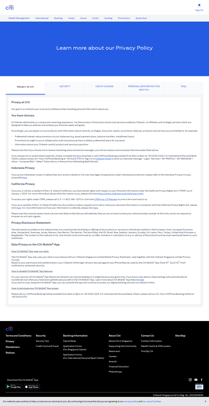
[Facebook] (201, 379)
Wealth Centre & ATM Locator (156, 346)
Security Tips (42, 341)
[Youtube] (196, 379)
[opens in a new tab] (10, 7)
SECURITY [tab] (65, 86)
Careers (113, 356)
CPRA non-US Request (105, 199)
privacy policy (131, 401)
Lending (108, 18)
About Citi (115, 335)
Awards (113, 361)
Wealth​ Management (19, 18)
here (24, 177)
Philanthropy (115, 371)
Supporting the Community (122, 346)
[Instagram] (190, 379)
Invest (71, 18)
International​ (41, 18)
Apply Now (141, 18)
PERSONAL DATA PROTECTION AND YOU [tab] (144, 88)
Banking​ (58, 18)
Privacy (10, 341)
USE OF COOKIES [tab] (104, 86)
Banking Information (75, 335)
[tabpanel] (104, 201)
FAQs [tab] (183, 86)
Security (41, 335)
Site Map (180, 335)
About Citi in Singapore (120, 341)
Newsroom (114, 351)
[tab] (19, 18)
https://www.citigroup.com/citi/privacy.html (120, 193)
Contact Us (147, 335)
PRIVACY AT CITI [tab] (25, 87)
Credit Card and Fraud (47, 346)
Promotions (124, 18)
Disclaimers (13, 346)
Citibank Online (103, 158)
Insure (83, 18)
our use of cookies (152, 401)
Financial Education (119, 366)
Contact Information (151, 341)
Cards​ (95, 18)
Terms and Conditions (18, 335)
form (78, 155)
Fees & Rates (69, 341)
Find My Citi (147, 351)
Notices (10, 352)
